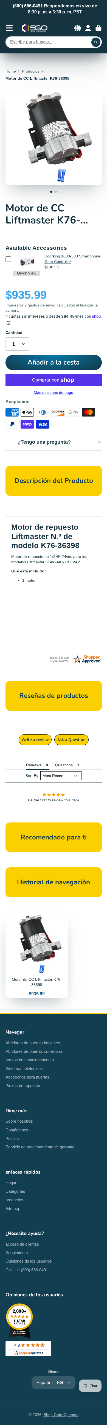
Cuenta (88, 28)
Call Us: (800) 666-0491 (26, 1270)
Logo (34, 28)
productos (14, 1199)
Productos (31, 71)
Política (12, 1138)
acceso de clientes (22, 1244)
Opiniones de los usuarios (28, 1261)
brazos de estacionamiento (29, 1059)
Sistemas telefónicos (24, 1068)
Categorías (15, 1191)
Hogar (10, 1182)
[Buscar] (96, 42)
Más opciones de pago (53, 392)
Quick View (26, 273)
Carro (98, 28)
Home (10, 71)
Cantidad (13, 332)
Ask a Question (71, 739)
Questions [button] (64, 765)
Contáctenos (16, 1130)
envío (50, 305)
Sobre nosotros (19, 1121)
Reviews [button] (34, 765)
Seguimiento (16, 1252)
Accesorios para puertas (27, 1077)
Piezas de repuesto (22, 1085)
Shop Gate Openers (61, 1414)
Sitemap (12, 1208)
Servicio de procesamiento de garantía (39, 1147)
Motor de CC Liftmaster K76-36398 (36, 955)
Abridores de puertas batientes (32, 1042)
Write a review (35, 739)
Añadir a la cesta (53, 362)
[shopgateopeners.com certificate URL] (75, 663)
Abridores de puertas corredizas (34, 1051)
